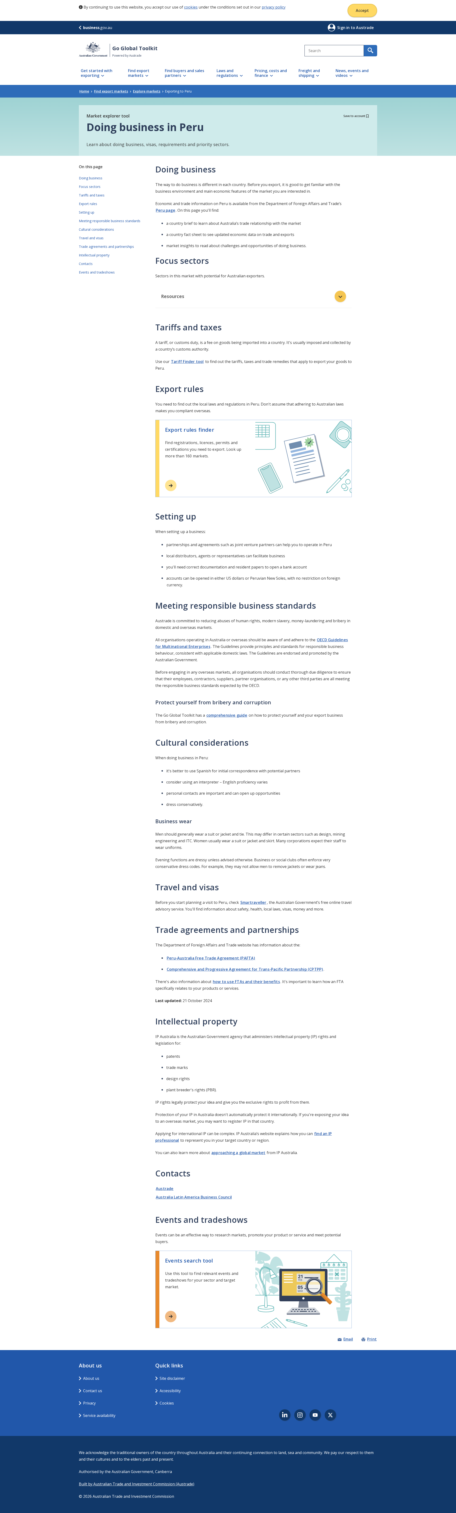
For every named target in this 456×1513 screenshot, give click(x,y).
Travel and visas (91, 238)
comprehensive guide (226, 715)
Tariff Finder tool (187, 361)
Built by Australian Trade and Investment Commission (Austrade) (136, 1484)
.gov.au (97, 27)
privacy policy (273, 7)
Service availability (99, 1415)
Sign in (344, 27)
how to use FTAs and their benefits (246, 981)
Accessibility (170, 1390)
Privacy (89, 1403)
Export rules (88, 203)
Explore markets (146, 91)
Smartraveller (253, 902)
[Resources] (340, 296)
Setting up (86, 212)
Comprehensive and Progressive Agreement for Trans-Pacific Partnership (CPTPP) (245, 969)
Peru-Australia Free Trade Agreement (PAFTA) (211, 958)
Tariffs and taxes (91, 195)
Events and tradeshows (97, 272)
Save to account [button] (354, 116)
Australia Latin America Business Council (194, 1197)
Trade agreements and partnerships (106, 246)
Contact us (92, 1390)
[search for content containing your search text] (370, 50)
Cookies (167, 1403)
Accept (362, 10)
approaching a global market (238, 1152)
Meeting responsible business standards (109, 221)
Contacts (86, 263)
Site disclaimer (172, 1378)
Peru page (165, 210)
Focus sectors (89, 186)
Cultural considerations (96, 229)
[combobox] (334, 50)
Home (84, 91)
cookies (191, 7)
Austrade (165, 1188)
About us (91, 1378)
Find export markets (111, 91)
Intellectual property (94, 255)
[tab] (253, 296)
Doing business (90, 178)
